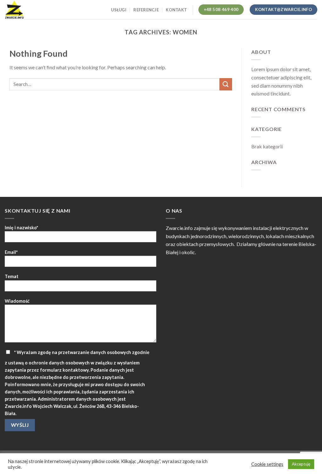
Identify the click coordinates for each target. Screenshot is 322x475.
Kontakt (176, 9)
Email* (11, 252)
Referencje (146, 9)
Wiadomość (17, 301)
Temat (12, 276)
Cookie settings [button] (267, 464)
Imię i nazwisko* (21, 227)
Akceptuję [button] (301, 463)
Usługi (118, 9)
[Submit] (225, 84)
